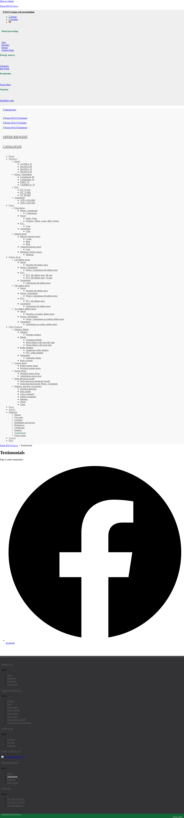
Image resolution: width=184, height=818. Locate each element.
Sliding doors (15, 257)
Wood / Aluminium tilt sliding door (41, 296)
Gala (28, 226)
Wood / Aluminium (23, 174)
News (11, 407)
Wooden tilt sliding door (37, 290)
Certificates (19, 427)
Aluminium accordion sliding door (41, 324)
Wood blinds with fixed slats (39, 345)
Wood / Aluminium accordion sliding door (45, 319)
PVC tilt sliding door (35, 301)
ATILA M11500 (27, 203)
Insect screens (26, 360)
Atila (28, 231)
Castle (28, 239)
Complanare (31, 213)
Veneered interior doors (30, 247)
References (19, 425)
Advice (12, 409)
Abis (3, 42)
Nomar (4, 47)
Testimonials (20, 433)
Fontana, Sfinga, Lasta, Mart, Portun (42, 221)
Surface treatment (28, 396)
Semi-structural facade (24, 378)
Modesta (30, 254)
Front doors (19, 208)
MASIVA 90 (26, 172)
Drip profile (25, 391)
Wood (17, 161)
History (17, 415)
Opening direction (28, 389)
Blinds (23, 337)
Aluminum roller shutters (37, 350)
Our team (18, 417)
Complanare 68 (27, 177)
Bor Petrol (4, 68)
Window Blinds (21, 329)
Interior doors (20, 234)
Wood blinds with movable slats (40, 342)
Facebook (11, 739)
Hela (28, 244)
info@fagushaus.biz (15, 805)
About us (13, 412)
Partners (18, 430)
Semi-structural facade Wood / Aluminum (39, 384)
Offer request (12, 783)
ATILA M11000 (27, 200)
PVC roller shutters (34, 352)
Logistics (18, 420)
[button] (92, 670)
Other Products (15, 327)
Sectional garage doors (30, 368)
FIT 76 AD (25, 190)
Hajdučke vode (7, 100)
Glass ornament (27, 394)
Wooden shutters (33, 334)
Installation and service (24, 422)
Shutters (23, 332)
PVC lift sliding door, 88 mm (39, 275)
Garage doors (20, 363)
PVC (16, 187)
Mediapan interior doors (31, 252)
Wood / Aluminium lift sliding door (42, 270)
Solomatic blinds (33, 358)
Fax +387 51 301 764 (16, 802)
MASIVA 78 (26, 169)
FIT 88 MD (25, 195)
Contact (12, 438)
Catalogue (11, 779)
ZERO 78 (24, 182)
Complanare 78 (27, 179)
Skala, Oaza (31, 218)
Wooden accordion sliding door (40, 314)
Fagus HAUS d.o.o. (9, 6)
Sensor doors (20, 371)
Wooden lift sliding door (37, 265)
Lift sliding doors (22, 259)
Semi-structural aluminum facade (35, 381)
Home (11, 156)
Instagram (11, 745)
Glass (22, 404)
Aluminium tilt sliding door (38, 306)
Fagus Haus (5, 84)
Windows (13, 159)
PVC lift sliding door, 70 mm (39, 278)
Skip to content (7, 1)
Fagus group (20, 435)
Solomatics (25, 355)
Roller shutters (26, 347)
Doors (11, 205)
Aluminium (19, 197)
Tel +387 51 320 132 (15, 799)
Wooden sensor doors (30, 373)
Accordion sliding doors (25, 309)
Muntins (24, 399)
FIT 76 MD (25, 192)
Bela (28, 241)
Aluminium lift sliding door (38, 283)
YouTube (11, 742)
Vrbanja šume (7, 50)
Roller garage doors (29, 365)
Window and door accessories (27, 386)
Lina (28, 249)
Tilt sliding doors (22, 285)
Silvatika (5, 45)
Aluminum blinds (34, 340)
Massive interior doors (30, 236)
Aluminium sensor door (31, 376)
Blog (11, 440)
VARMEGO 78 (27, 185)
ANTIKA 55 (26, 164)
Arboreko (4, 66)
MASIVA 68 (26, 166)
